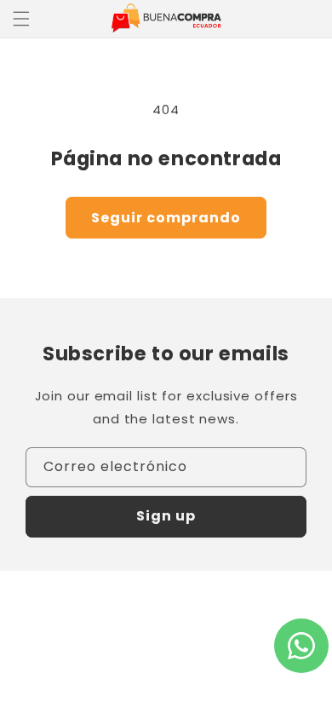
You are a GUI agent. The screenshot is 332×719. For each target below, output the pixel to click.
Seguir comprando (166, 217)
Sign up (166, 516)
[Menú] (21, 18)
